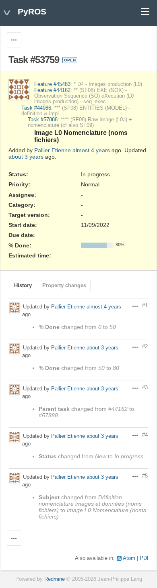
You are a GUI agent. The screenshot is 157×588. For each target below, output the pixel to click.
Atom (129, 558)
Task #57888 (43, 119)
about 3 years (25, 156)
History (23, 285)
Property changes (64, 285)
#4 (145, 435)
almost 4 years (91, 150)
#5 (145, 476)
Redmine (54, 579)
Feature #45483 (52, 84)
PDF (145, 558)
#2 (145, 346)
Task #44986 (36, 108)
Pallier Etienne (52, 150)
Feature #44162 (52, 90)
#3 (145, 387)
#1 (145, 305)
